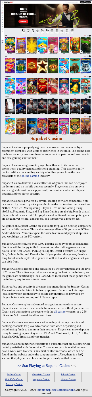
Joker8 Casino (68, 374)
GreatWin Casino (41, 374)
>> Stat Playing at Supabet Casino (43, 365)
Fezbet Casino (14, 374)
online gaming (30, 175)
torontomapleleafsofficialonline (56, 389)
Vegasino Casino (41, 379)
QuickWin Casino (14, 379)
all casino (60, 311)
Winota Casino (68, 379)
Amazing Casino (14, 384)
